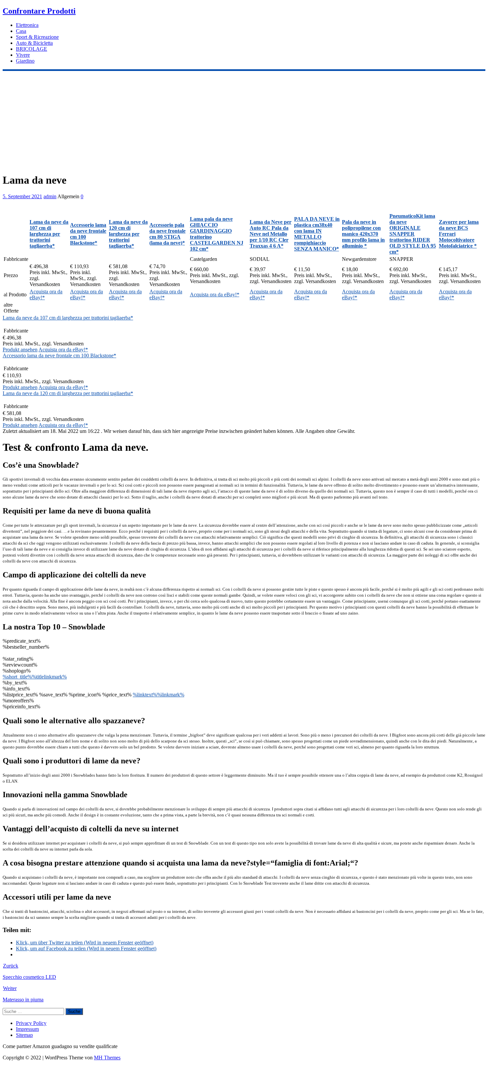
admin (49, 196)
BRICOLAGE (31, 49)
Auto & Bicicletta (34, 43)
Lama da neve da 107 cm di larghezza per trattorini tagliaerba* (68, 318)
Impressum (27, 1029)
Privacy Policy (31, 1023)
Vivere (23, 55)
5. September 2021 (22, 196)
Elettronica (27, 25)
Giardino (25, 61)
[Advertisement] (244, 120)
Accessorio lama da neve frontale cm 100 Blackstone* (59, 355)
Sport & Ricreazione (37, 37)
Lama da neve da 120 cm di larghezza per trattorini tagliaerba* (68, 393)
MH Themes (107, 1057)
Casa (21, 31)
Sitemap (24, 1035)
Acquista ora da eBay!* (214, 294)
